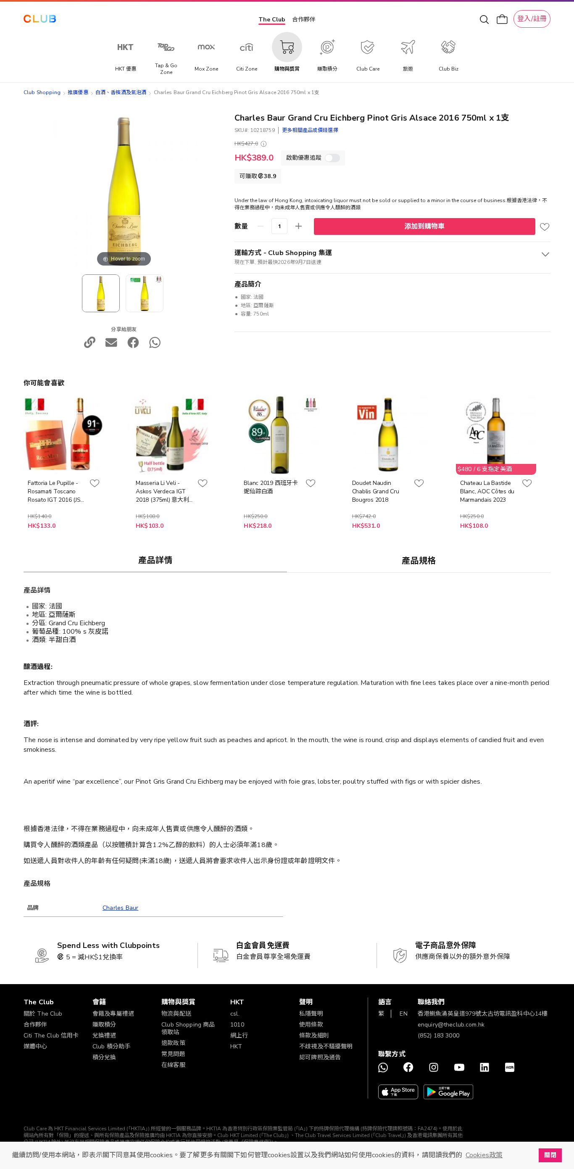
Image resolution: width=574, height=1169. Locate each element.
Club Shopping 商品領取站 (188, 1028)
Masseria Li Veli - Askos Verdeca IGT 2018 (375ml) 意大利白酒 (162, 491)
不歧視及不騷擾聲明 (326, 1047)
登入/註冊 (532, 19)
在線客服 (173, 1065)
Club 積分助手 (111, 1047)
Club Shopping (42, 92)
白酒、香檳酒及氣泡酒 (121, 92)
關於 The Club (43, 1014)
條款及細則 (314, 1036)
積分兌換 (104, 1057)
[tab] (155, 560)
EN (403, 1014)
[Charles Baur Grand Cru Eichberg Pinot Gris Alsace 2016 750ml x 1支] (144, 293)
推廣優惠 (78, 92)
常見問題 (173, 1054)
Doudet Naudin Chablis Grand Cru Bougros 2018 (375, 491)
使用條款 (311, 1025)
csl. (235, 1014)
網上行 (239, 1036)
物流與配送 (176, 1014)
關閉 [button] (550, 1155)
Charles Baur (120, 908)
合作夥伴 (304, 20)
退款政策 (173, 1043)
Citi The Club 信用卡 (51, 1036)
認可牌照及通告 (320, 1057)
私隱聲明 (311, 1014)
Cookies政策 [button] (484, 1155)
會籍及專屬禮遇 (113, 1014)
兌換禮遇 (104, 1036)
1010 (237, 1025)
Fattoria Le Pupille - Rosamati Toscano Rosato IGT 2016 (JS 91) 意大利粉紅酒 (54, 491)
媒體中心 (35, 1047)
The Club (271, 20)
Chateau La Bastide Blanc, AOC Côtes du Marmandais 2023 (487, 491)
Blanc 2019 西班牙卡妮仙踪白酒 (271, 487)
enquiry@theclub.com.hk (451, 1025)
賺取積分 (104, 1025)
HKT (236, 1047)
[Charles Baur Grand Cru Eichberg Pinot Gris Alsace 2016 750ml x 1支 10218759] (101, 293)
